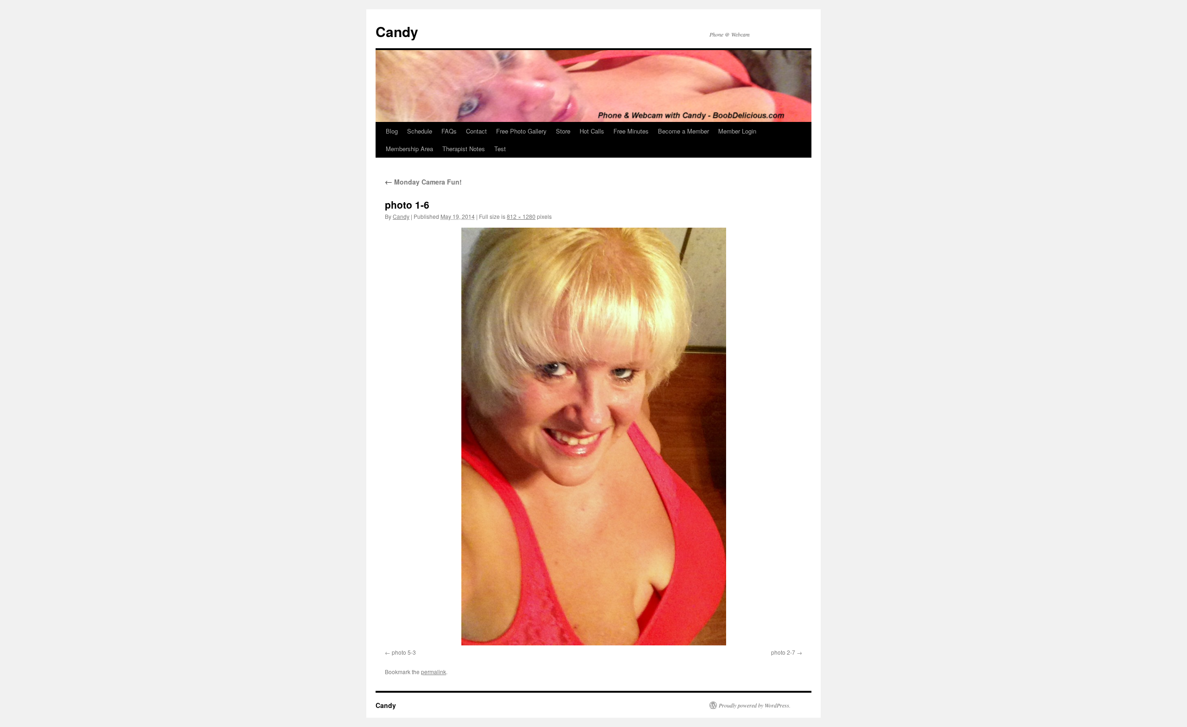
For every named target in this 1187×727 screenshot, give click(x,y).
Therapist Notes (463, 148)
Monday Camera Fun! (423, 181)
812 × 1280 (521, 216)
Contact (476, 131)
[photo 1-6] (593, 436)
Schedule (419, 131)
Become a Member (683, 131)
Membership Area (409, 148)
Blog (392, 131)
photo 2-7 (783, 652)
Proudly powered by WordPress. (755, 705)
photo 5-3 (404, 652)
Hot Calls (592, 131)
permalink (433, 672)
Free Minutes (631, 131)
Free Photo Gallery (521, 131)
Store (563, 131)
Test (500, 148)
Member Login (737, 131)
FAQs (449, 131)
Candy (397, 31)
